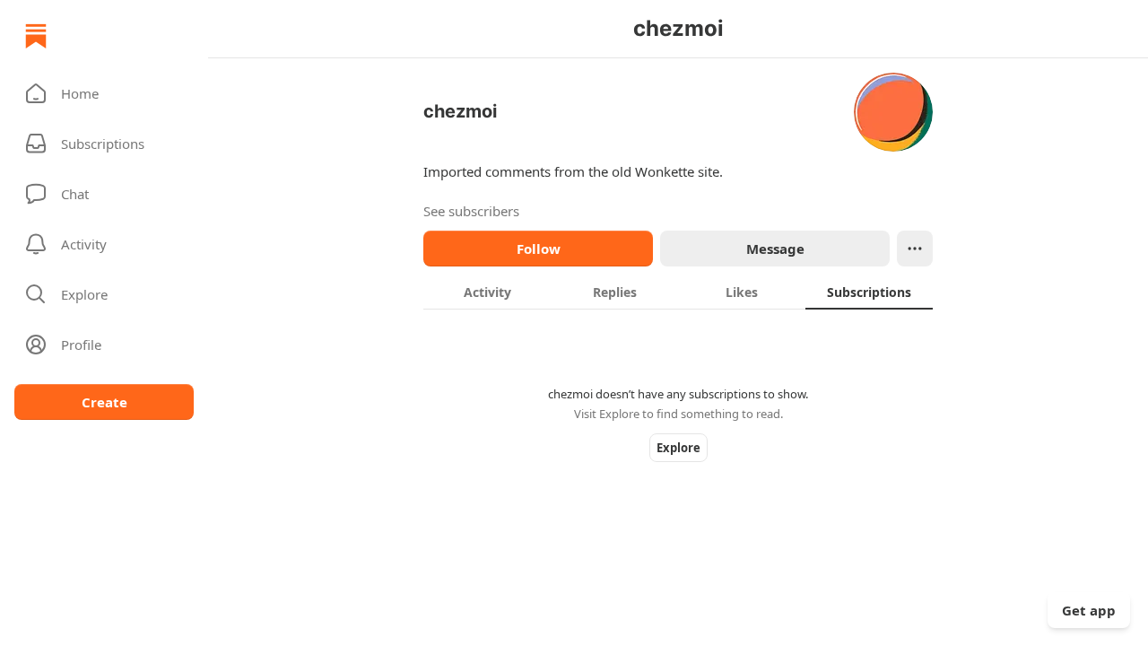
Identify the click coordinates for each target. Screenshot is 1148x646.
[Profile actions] (915, 248)
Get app (1089, 610)
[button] (104, 93)
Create (104, 402)
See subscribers (471, 211)
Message (775, 249)
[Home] (35, 35)
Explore (678, 448)
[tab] (487, 292)
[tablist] (678, 292)
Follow (539, 249)
